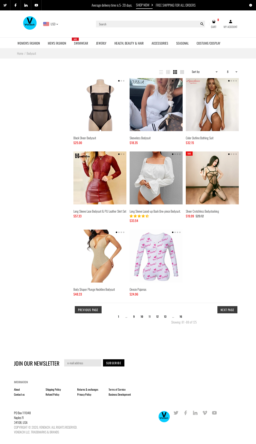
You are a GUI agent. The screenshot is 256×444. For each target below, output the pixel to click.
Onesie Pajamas (138, 289)
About (17, 389)
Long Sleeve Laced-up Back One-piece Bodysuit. (155, 211)
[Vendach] (30, 23)
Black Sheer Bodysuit (84, 137)
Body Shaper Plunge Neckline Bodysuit (94, 289)
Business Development (120, 394)
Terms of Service (117, 389)
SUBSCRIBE (113, 363)
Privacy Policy (84, 394)
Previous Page (88, 310)
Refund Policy (52, 394)
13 (165, 316)
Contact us (19, 394)
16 (181, 316)
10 (142, 316)
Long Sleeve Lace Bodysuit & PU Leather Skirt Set (99, 211)
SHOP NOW (142, 4)
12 (157, 316)
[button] (139, 215)
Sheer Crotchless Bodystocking (202, 211)
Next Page (227, 310)
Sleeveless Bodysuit (140, 137)
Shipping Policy (53, 389)
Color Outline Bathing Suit (199, 137)
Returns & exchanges (87, 389)
